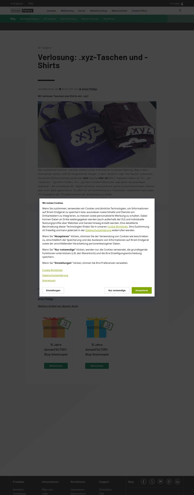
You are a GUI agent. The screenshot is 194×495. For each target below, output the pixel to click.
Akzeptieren (141, 290)
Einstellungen (53, 290)
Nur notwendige (116, 290)
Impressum (48, 280)
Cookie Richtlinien (117, 226)
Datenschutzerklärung (98, 230)
